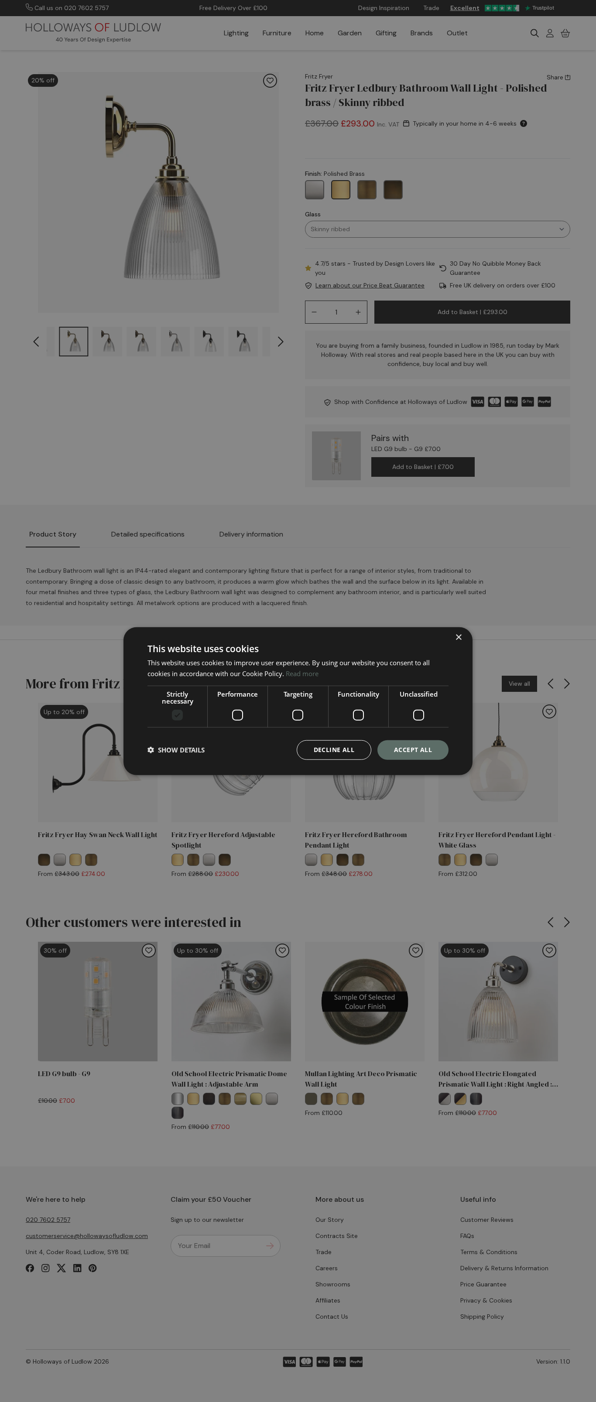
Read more (302, 673)
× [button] (458, 637)
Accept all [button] (413, 749)
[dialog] (298, 701)
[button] (176, 750)
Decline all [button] (334, 749)
